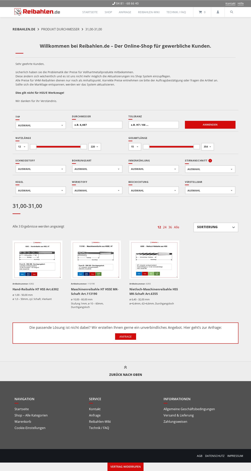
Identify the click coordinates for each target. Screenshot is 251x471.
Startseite (90, 12)
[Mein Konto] (218, 12)
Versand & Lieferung (179, 415)
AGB (199, 456)
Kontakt (231, 3)
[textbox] (40, 125)
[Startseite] (37, 12)
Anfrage (125, 12)
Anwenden (210, 124)
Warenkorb (23, 421)
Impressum (235, 456)
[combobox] (40, 125)
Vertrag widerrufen (125, 466)
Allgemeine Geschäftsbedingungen (189, 409)
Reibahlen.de (24, 29)
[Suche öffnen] (231, 12)
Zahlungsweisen (175, 421)
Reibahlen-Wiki (149, 12)
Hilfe (241, 3)
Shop (108, 12)
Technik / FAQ (176, 12)
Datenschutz (215, 456)
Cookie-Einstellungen (30, 428)
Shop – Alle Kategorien (31, 415)
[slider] (33, 146)
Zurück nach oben (125, 375)
